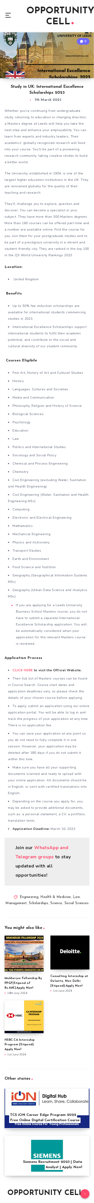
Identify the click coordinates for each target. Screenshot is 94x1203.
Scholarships (38, 903)
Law (76, 897)
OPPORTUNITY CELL (45, 1193)
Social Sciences (76, 903)
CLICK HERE (23, 670)
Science (56, 903)
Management (16, 903)
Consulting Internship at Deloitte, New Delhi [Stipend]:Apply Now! (69, 981)
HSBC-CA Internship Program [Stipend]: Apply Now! (20, 1044)
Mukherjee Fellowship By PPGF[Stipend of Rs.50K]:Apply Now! (23, 983)
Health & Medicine (55, 897)
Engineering (29, 897)
